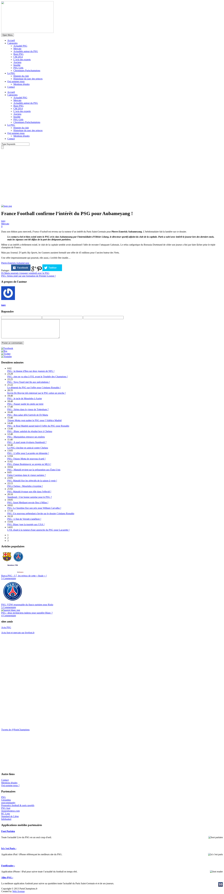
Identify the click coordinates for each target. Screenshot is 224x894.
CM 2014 (18, 57)
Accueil (11, 40)
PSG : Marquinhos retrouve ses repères (26, 437)
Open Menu (7, 35)
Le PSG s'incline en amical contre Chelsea (27, 447)
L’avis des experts (22, 59)
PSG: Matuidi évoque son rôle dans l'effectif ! (29, 491)
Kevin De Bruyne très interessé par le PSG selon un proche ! (36, 393)
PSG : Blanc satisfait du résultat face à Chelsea (29, 431)
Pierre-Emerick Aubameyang (15, 263)
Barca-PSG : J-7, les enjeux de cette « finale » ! (24, 575)
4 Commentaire (8, 615)
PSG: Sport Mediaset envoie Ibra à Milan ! (27, 502)
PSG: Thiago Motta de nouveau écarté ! (26, 458)
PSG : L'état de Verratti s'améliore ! (24, 519)
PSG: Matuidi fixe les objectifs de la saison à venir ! (32, 480)
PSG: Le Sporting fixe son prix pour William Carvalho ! (34, 508)
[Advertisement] (24, 185)
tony (3, 221)
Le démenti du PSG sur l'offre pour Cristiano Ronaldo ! (34, 387)
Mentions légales (21, 84)
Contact (11, 87)
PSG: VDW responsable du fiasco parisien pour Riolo (27, 604)
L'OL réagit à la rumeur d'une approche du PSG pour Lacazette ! (38, 530)
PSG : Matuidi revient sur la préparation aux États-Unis (33, 469)
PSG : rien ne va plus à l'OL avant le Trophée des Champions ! (37, 376)
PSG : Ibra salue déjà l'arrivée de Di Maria (27, 415)
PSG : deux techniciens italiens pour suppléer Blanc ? (27, 613)
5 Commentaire (8, 578)
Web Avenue (18, 891)
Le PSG (11, 73)
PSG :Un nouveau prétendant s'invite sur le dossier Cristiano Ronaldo (40, 513)
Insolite (16, 65)
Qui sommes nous (16, 81)
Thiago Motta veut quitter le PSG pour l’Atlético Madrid (34, 420)
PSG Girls (18, 67)
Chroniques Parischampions (26, 70)
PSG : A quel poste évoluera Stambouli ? (26, 442)
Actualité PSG (20, 46)
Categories (12, 43)
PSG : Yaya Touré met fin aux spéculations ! (28, 382)
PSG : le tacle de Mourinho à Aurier (24, 398)
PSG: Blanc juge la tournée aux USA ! (25, 524)
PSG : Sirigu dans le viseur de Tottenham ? (28, 409)
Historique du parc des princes (28, 78)
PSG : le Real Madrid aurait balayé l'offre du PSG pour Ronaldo (38, 426)
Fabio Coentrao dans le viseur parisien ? (26, 475)
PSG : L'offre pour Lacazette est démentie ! (28, 453)
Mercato (17, 48)
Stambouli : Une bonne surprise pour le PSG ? (29, 497)
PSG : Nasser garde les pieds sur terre (25, 404)
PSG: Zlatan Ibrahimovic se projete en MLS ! (29, 464)
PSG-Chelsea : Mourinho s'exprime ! (25, 486)
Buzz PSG (18, 54)
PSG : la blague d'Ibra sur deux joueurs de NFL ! (30, 371)
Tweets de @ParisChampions (15, 729)
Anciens (17, 62)
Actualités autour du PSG (25, 51)
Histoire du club (21, 76)
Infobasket (6, 819)
